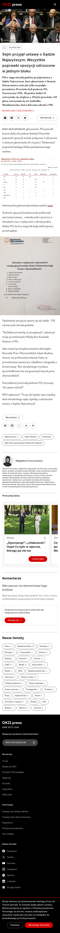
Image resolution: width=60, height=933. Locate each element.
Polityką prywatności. (43, 908)
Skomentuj (45, 117)
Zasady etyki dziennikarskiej (16, 817)
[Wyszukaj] (55, 4)
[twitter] (19, 426)
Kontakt (6, 783)
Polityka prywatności (12, 828)
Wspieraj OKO (9, 766)
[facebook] (12, 426)
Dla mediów (8, 834)
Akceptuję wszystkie (39, 925)
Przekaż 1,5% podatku (13, 772)
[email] (26, 426)
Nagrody (6, 777)
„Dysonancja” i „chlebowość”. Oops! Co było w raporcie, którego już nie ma (26, 547)
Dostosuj (14, 925)
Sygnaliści (7, 789)
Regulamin (7, 822)
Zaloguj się (13, 620)
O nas (5, 761)
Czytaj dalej (38, 558)
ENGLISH (7, 794)
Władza (10, 537)
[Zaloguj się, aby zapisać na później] (45, 538)
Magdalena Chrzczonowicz (29, 460)
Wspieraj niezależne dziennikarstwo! (20, 734)
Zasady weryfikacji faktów (15, 811)
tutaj (50, 205)
